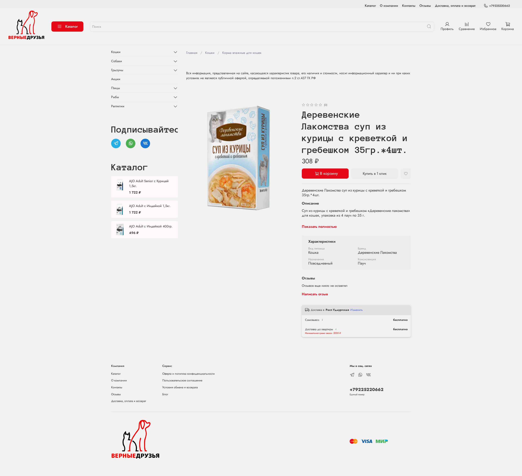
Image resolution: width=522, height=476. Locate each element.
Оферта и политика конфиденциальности (188, 374)
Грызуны (117, 70)
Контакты (408, 5)
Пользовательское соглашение (182, 380)
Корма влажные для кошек (241, 52)
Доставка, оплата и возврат (455, 5)
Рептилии (117, 106)
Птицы (115, 88)
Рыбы (115, 97)
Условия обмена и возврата (180, 387)
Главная (191, 52)
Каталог (370, 5)
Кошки (210, 52)
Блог (165, 394)
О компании (389, 5)
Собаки (116, 61)
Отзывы (425, 5)
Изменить (356, 310)
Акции (115, 79)
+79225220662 (499, 6)
